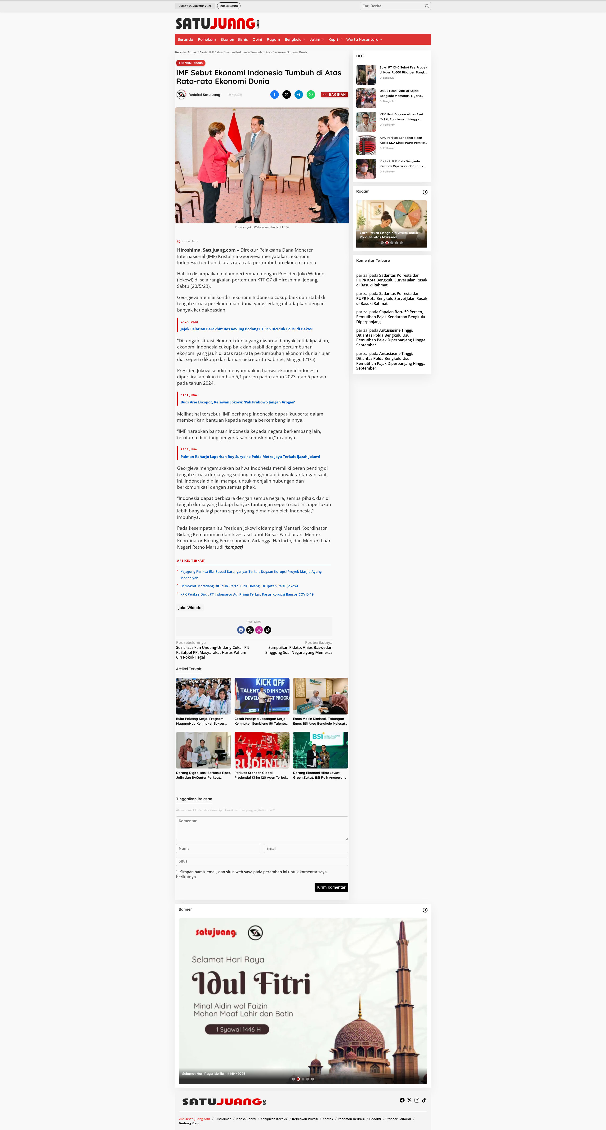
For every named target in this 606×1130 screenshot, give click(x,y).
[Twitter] (250, 630)
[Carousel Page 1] (382, 242)
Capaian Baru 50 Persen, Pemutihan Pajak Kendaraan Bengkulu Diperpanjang (390, 316)
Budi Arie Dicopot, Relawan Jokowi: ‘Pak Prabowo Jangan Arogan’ (238, 402)
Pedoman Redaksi (351, 1119)
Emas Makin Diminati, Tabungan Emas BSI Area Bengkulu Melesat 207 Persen (319, 721)
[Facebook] (241, 630)
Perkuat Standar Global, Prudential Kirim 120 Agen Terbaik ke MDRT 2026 (261, 775)
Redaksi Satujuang (204, 94)
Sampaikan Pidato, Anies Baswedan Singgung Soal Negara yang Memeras (298, 647)
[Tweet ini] (286, 94)
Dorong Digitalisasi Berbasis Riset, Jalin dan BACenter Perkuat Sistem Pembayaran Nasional (203, 775)
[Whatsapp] (311, 94)
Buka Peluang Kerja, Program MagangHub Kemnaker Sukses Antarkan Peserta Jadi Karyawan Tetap (202, 721)
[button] (427, 6)
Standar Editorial (398, 1119)
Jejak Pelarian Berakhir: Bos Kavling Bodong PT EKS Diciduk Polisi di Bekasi (247, 328)
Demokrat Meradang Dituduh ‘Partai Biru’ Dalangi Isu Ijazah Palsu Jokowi (239, 586)
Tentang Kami (189, 1123)
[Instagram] (259, 630)
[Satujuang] (217, 23)
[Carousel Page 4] (396, 242)
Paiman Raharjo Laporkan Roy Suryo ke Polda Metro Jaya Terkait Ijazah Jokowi (250, 456)
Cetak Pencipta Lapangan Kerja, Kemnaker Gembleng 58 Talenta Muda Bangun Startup (260, 721)
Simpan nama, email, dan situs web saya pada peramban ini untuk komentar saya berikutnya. (251, 874)
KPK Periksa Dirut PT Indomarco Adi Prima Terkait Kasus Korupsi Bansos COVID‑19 (247, 594)
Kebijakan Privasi (305, 1119)
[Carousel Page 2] (387, 242)
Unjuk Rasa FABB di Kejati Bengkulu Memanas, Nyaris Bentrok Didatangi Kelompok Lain (401, 93)
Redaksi (375, 1119)
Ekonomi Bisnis (197, 52)
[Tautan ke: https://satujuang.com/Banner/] (425, 910)
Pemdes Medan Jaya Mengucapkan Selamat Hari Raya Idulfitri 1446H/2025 (242, 1073)
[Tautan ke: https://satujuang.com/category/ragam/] (425, 192)
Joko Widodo (189, 607)
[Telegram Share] (298, 94)
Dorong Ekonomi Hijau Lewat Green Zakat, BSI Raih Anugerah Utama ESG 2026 (318, 775)
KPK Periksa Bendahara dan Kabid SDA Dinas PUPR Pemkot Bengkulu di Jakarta (402, 140)
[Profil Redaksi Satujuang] (181, 94)
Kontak (327, 1119)
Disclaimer (223, 1119)
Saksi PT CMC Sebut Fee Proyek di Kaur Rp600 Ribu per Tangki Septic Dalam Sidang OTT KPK (403, 70)
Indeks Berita (246, 1119)
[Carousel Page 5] (401, 242)
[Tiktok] (267, 630)
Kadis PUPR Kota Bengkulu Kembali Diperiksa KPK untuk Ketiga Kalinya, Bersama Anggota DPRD (401, 164)
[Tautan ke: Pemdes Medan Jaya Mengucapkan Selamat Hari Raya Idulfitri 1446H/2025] (303, 1001)
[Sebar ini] (274, 94)
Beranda (180, 52)
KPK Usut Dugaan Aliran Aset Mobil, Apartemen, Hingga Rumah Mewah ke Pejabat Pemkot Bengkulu (401, 117)
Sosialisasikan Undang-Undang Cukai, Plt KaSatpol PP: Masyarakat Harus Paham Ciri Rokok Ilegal (212, 650)
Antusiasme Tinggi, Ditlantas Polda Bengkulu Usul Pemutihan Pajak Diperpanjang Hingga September (390, 337)
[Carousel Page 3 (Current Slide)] (391, 242)
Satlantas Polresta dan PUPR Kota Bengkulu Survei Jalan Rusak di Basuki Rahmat (391, 280)
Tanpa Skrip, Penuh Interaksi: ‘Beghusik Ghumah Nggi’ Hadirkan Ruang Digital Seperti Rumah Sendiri (391, 235)
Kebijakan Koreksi (273, 1119)
